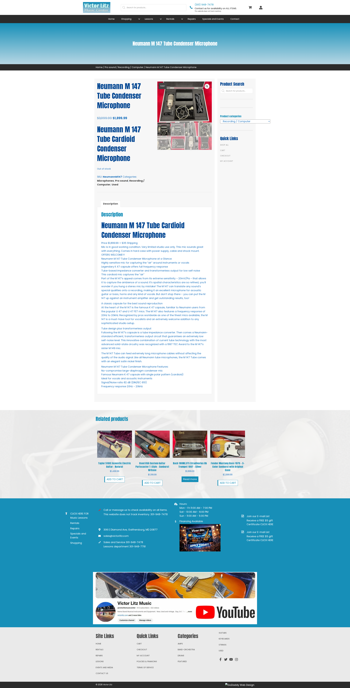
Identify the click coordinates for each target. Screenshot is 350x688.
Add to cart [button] (115, 479)
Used (115, 184)
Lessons (100, 661)
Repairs (74, 528)
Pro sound (110, 67)
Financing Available (191, 521)
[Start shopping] (251, 7)
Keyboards (224, 638)
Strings (222, 644)
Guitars (223, 632)
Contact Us (102, 673)
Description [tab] (110, 203)
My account (226, 161)
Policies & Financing (147, 661)
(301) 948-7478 (204, 4)
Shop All (224, 145)
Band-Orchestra (186, 649)
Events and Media (104, 667)
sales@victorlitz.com (116, 536)
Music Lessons (79, 517)
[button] (139, 19)
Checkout (225, 155)
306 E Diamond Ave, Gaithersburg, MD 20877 (130, 529)
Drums (181, 655)
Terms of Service (145, 667)
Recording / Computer (130, 67)
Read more (190, 479)
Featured (182, 661)
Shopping (76, 543)
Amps (180, 643)
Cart (222, 150)
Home (99, 67)
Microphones (105, 180)
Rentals (74, 523)
